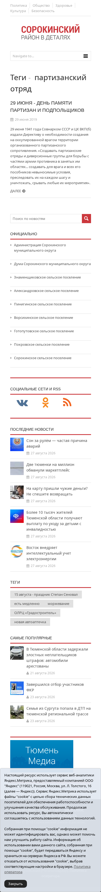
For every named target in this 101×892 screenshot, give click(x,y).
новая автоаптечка (30, 621)
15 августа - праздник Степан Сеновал (46, 594)
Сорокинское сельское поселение (42, 357)
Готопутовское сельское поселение (44, 331)
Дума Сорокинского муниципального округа (52, 263)
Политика (18, 5)
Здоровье (63, 5)
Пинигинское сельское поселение (43, 304)
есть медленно (27, 603)
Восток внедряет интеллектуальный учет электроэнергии (48, 553)
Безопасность (43, 10)
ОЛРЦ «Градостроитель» (35, 612)
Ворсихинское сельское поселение (43, 317)
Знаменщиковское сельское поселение (47, 277)
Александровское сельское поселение (46, 290)
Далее (15, 190)
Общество (41, 5)
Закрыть (15, 883)
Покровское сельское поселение (41, 344)
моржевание (58, 603)
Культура (18, 10)
